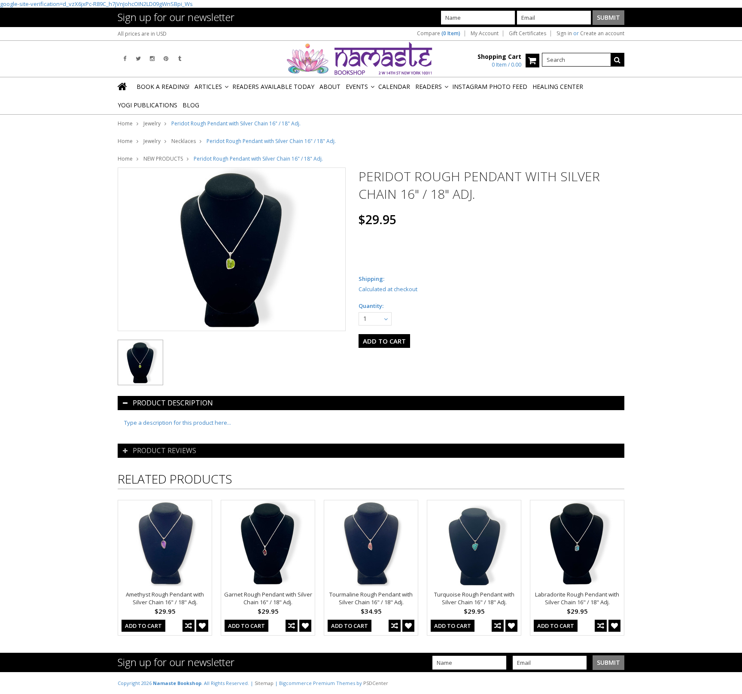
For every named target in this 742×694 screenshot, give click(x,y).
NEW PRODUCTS (163, 158)
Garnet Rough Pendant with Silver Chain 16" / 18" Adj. (268, 598)
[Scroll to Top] (729, 682)
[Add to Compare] (188, 626)
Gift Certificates (527, 33)
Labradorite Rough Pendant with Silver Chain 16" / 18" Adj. (577, 598)
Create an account (602, 33)
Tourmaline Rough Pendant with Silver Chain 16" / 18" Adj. (371, 598)
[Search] (617, 60)
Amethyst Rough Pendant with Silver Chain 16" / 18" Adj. (165, 598)
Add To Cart (143, 626)
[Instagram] (152, 58)
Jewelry (152, 123)
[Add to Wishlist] (202, 626)
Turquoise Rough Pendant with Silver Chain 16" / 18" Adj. (474, 598)
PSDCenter (375, 683)
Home (125, 123)
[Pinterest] (166, 58)
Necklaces (183, 141)
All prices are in (142, 33)
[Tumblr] (179, 58)
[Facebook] (124, 58)
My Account (485, 33)
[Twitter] (138, 58)
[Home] (123, 86)
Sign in (564, 33)
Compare (438, 33)
